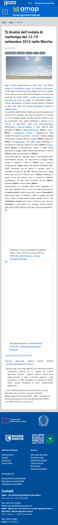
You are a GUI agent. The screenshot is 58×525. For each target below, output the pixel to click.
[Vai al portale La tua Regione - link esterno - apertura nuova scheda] (10, 3)
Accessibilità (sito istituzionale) (14, 478)
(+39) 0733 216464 (13, 502)
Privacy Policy (7, 463)
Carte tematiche (37, 463)
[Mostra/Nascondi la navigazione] (5, 11)
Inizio (4, 22)
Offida (34, 139)
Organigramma (8, 454)
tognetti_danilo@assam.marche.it (20, 363)
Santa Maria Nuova (31, 130)
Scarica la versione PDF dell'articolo (18, 355)
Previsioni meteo (37, 457)
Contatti (5, 457)
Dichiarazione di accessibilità (13, 481)
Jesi (49, 130)
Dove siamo (6, 460)
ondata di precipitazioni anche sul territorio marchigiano (29, 88)
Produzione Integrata (39, 468)
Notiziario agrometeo (39, 460)
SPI (23, 189)
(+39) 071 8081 (11, 518)
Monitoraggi (35, 465)
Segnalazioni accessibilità (12, 483)
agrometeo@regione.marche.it (19, 505)
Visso (50, 145)
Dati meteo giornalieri (39, 454)
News (11, 22)
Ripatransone (20, 142)
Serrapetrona (19, 133)
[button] (30, 3)
